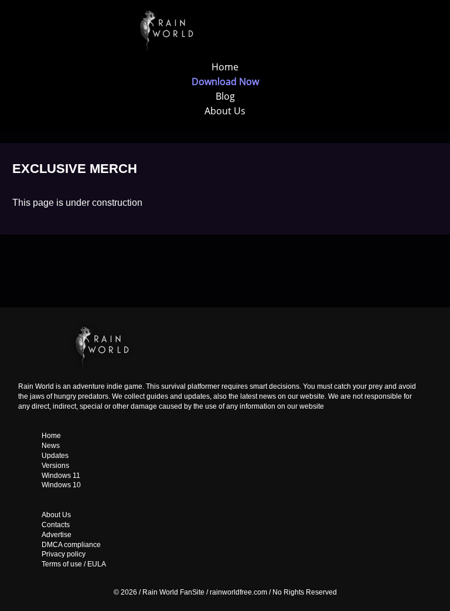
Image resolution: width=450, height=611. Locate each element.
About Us (225, 110)
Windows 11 (61, 475)
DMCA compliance (71, 545)
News (51, 446)
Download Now (225, 81)
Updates (55, 456)
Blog (225, 96)
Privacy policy (64, 554)
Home (225, 66)
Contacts (56, 525)
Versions (55, 465)
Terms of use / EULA (74, 564)
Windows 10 (61, 485)
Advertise (56, 535)
